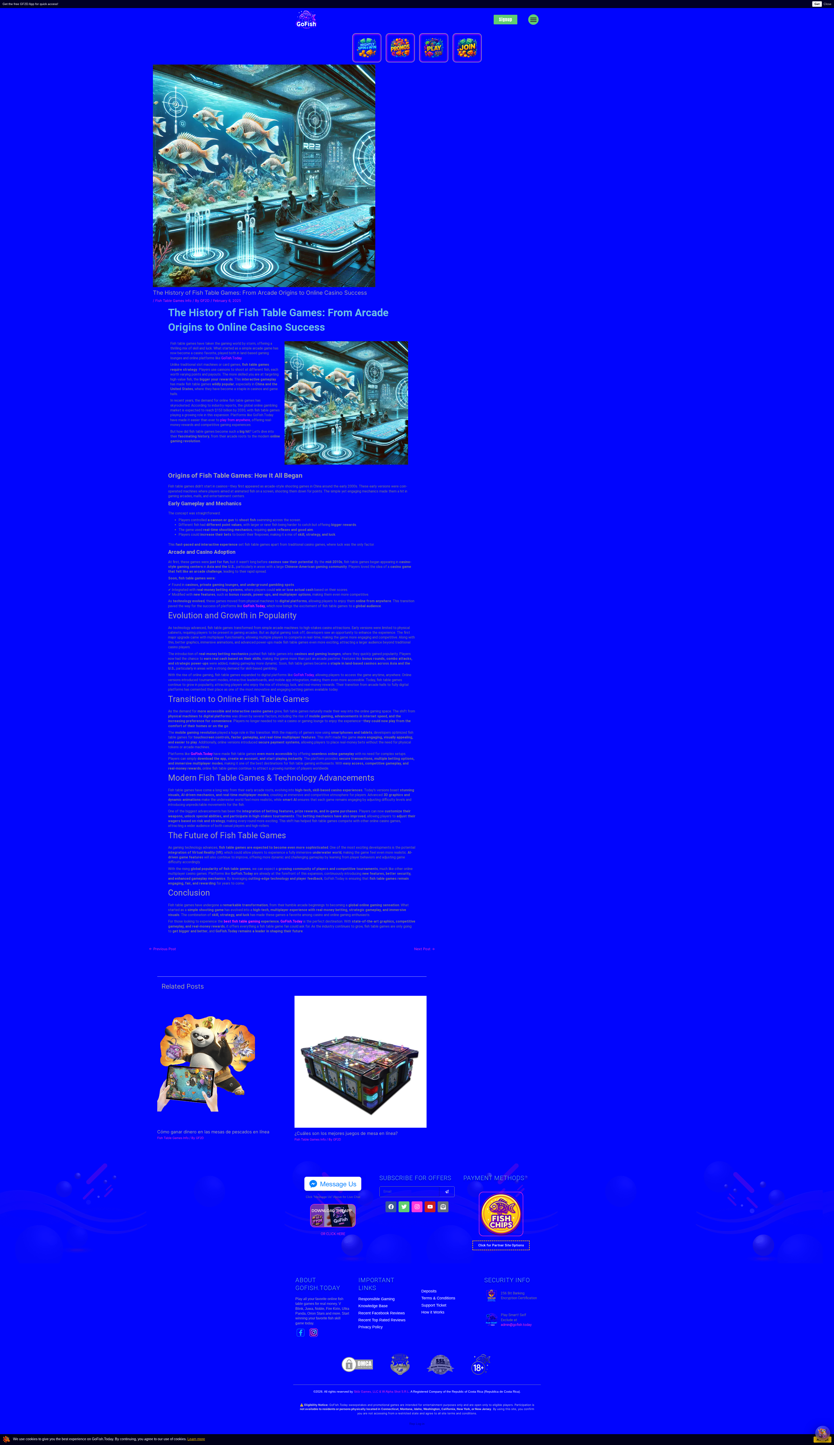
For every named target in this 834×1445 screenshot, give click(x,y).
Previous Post (162, 949)
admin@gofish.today (516, 1325)
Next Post (424, 949)
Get (817, 4)
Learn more (196, 1439)
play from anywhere (235, 420)
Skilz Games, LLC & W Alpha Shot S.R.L (381, 1391)
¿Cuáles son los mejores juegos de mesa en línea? (346, 1133)
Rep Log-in (417, 1423)
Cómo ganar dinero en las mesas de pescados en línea (213, 1131)
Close (827, 4)
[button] (533, 19)
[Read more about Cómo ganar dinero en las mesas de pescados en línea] (206, 1060)
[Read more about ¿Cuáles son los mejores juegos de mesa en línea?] (361, 1061)
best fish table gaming (242, 921)
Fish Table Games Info (173, 300)
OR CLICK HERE (333, 1234)
